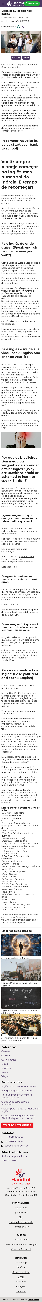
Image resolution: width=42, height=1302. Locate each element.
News (26, 58)
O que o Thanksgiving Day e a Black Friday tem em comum (18, 1117)
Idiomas (6, 1068)
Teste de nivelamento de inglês (21, 1244)
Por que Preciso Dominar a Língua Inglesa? (16, 1096)
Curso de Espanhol (21, 1249)
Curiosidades (8, 1059)
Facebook (21, 1281)
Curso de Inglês (21, 1239)
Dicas (4, 1063)
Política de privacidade (14, 1156)
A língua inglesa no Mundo (16, 1090)
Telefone (21, 1267)
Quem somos (21, 1212)
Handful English (17, 82)
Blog (21, 1217)
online (22, 311)
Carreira (16, 58)
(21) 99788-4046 (14, 1137)
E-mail (21, 1277)
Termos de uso (9, 1160)
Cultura (5, 1055)
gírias (7, 703)
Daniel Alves (33, 1300)
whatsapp (10, 920)
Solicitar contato (21, 1272)
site (34, 920)
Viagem (5, 1076)
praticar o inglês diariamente (23, 795)
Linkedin (21, 1291)
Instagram (21, 1286)
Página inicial (21, 1207)
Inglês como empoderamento (18, 1086)
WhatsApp (21, 1262)
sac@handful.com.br (16, 1145)
